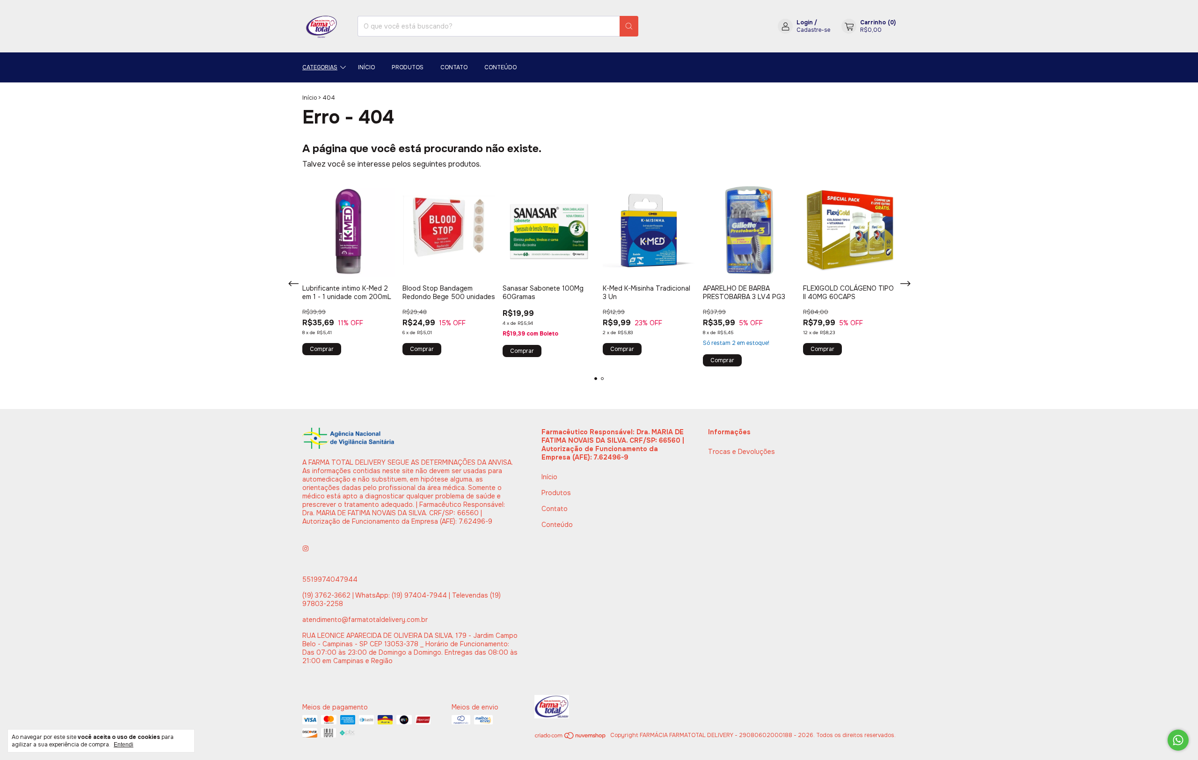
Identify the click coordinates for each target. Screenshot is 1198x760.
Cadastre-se (813, 30)
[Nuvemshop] (570, 737)
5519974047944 (330, 579)
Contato (454, 67)
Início (366, 67)
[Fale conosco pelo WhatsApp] (1178, 740)
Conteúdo (500, 67)
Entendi (123, 744)
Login (804, 22)
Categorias (319, 67)
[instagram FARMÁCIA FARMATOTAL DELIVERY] (305, 548)
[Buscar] (629, 26)
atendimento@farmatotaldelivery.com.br (365, 619)
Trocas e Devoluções (741, 451)
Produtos (408, 67)
